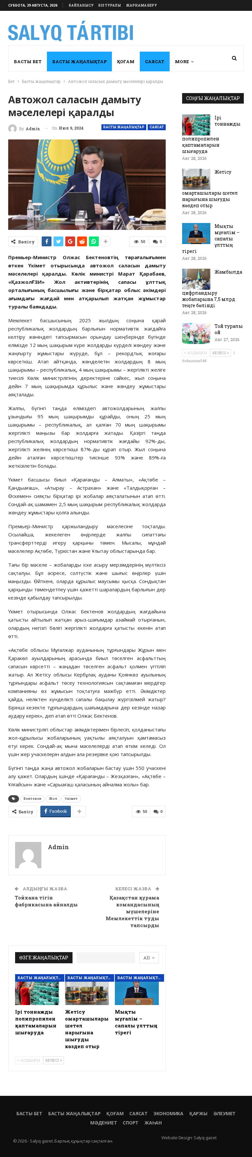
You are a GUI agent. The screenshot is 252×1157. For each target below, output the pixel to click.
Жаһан (153, 1123)
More (182, 61)
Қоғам (126, 61)
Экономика (168, 1113)
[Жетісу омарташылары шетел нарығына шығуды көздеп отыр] (87, 989)
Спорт (130, 1123)
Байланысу (81, 5)
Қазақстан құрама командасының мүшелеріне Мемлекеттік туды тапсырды (132, 911)
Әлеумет (224, 1113)
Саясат (154, 61)
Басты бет (28, 61)
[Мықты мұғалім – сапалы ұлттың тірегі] (137, 989)
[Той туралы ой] (196, 333)
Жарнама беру (141, 5)
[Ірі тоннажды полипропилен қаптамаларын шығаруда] (37, 989)
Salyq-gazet (205, 1138)
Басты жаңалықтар (79, 61)
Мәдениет (103, 1123)
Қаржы (198, 1113)
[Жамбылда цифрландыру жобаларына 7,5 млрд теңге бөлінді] (196, 279)
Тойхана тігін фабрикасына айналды (46, 901)
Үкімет (71, 799)
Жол (53, 799)
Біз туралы (109, 5)
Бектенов (32, 799)
